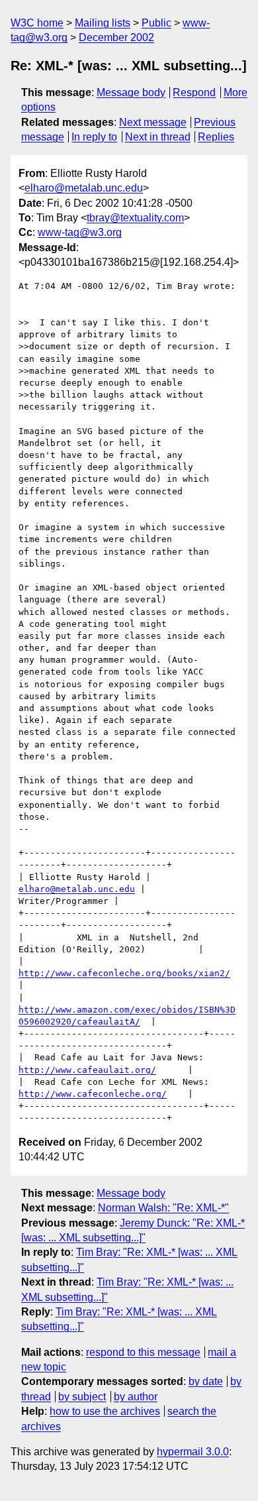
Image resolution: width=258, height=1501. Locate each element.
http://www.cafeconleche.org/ (93, 1094)
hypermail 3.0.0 (193, 1451)
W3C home (37, 22)
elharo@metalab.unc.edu (83, 188)
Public (156, 22)
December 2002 (116, 37)
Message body (131, 92)
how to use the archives (105, 1411)
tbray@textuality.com (135, 217)
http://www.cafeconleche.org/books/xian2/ (124, 973)
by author (135, 1396)
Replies (216, 136)
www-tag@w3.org (80, 232)
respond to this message (143, 1352)
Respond (194, 92)
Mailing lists (102, 22)
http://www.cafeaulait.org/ (87, 1070)
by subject (82, 1396)
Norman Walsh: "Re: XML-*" (163, 1207)
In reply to (94, 136)
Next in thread (158, 136)
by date (206, 1381)
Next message (153, 122)
